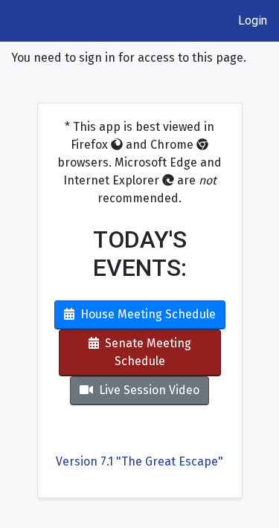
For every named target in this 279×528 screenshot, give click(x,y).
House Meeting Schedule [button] (148, 314)
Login (252, 20)
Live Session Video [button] (149, 390)
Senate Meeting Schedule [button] (148, 352)
